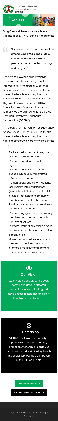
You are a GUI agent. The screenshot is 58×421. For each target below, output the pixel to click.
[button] (53, 7)
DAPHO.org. (25, 412)
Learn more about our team (29, 392)
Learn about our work (29, 383)
